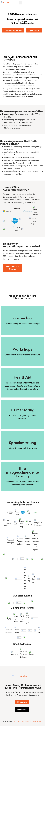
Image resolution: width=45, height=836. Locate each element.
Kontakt (17, 721)
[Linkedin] (43, 3)
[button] (20, 2)
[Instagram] (40, 3)
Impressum (26, 721)
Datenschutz (37, 721)
